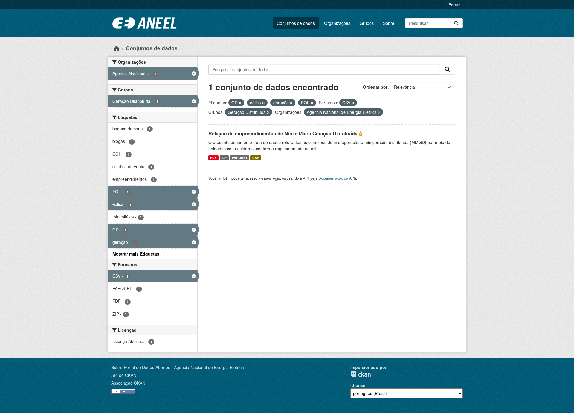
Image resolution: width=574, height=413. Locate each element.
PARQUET (239, 157)
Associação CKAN (128, 383)
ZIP (224, 157)
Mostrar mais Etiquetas (135, 254)
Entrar (454, 4)
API (306, 178)
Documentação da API (336, 178)
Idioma (357, 385)
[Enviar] (456, 23)
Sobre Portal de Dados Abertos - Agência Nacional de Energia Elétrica (177, 367)
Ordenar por (375, 87)
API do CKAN (123, 375)
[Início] (117, 48)
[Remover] (240, 102)
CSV (255, 157)
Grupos (367, 23)
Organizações (337, 23)
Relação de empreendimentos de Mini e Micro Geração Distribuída (283, 133)
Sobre (388, 23)
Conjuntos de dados (296, 23)
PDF (213, 157)
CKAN (360, 374)
